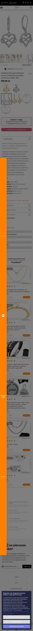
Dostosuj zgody (16, 622)
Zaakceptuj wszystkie (16, 626)
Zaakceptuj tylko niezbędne (16, 617)
